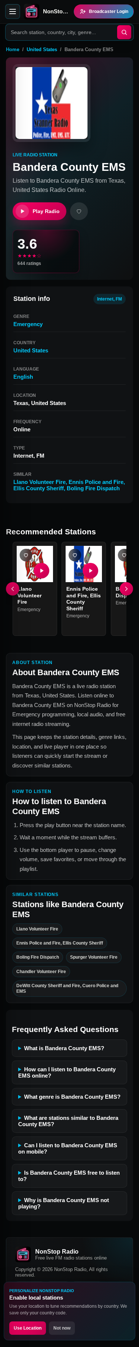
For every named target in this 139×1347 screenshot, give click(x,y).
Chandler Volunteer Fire (41, 971)
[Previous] (12, 588)
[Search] (124, 32)
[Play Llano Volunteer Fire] (41, 570)
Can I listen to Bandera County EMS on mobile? (67, 1148)
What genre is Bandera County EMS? (72, 1097)
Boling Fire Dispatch (93, 488)
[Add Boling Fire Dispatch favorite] (124, 555)
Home (12, 49)
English (23, 377)
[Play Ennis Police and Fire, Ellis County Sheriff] (91, 570)
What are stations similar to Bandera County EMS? (68, 1121)
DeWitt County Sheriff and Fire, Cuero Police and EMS (67, 988)
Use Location (28, 1328)
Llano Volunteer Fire (39, 482)
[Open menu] (12, 11)
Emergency (28, 324)
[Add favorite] (79, 211)
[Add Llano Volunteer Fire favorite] (26, 555)
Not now (61, 1328)
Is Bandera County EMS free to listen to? (69, 1175)
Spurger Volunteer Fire (94, 957)
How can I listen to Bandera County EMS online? (67, 1072)
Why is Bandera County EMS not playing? (63, 1203)
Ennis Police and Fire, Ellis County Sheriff (83, 598)
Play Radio (46, 211)
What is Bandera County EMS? (64, 1048)
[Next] (126, 588)
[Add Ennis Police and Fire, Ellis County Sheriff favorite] (75, 555)
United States (42, 49)
